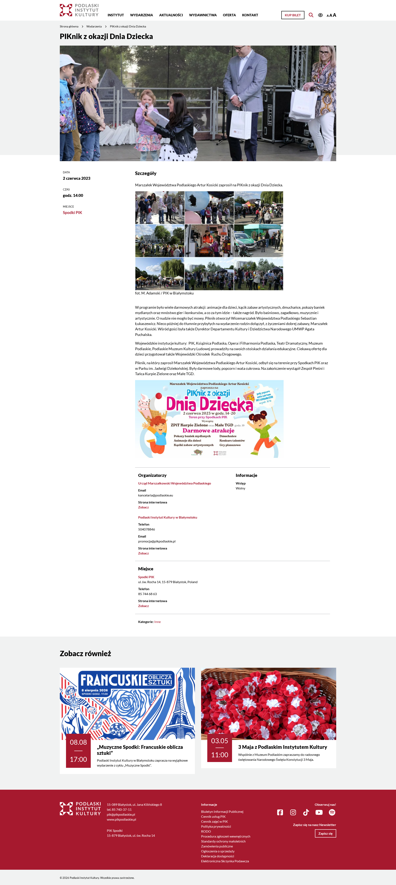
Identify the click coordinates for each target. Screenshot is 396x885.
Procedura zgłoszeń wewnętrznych (225, 836)
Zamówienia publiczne (217, 846)
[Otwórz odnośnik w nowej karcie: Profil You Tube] (319, 812)
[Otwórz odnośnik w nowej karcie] (209, 240)
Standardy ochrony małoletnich (223, 841)
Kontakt (250, 15)
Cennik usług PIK (213, 816)
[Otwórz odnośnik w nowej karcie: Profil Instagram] (293, 812)
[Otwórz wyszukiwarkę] (311, 15)
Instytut (116, 15)
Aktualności (171, 15)
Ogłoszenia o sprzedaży (218, 851)
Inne (157, 622)
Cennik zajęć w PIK (214, 821)
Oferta (229, 15)
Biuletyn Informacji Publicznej (222, 811)
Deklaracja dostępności (217, 856)
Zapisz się (325, 833)
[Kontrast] (320, 15)
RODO (206, 831)
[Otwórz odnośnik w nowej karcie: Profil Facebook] (280, 812)
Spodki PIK (72, 212)
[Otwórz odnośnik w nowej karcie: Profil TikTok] (306, 812)
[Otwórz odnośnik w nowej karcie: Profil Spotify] (332, 812)
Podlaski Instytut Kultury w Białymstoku (167, 517)
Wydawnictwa (203, 15)
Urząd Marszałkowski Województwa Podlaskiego (174, 483)
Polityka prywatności (216, 826)
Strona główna (69, 26)
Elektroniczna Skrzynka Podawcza (225, 861)
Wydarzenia (141, 15)
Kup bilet (293, 15)
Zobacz (143, 507)
